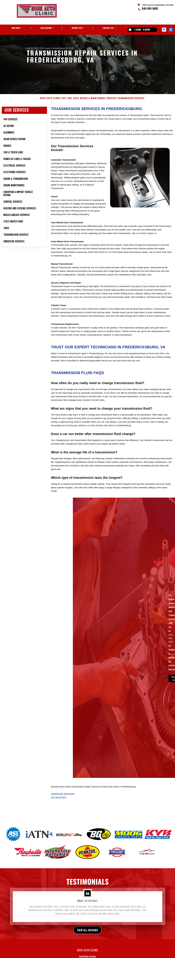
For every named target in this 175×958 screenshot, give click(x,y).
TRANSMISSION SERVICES (131, 98)
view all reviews (87, 930)
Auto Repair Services (87, 956)
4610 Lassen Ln (46, 48)
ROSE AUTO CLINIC (50, 98)
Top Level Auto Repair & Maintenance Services (89, 98)
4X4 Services (58, 797)
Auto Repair (46, 27)
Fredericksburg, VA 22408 (63, 48)
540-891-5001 (150, 8)
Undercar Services (63, 794)
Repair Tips (77, 27)
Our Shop (15, 27)
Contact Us (108, 27)
